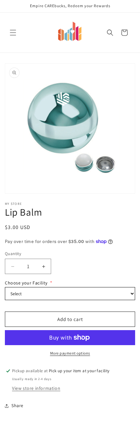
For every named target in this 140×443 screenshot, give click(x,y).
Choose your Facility (28, 283)
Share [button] (17, 405)
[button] (13, 32)
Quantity (13, 253)
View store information (36, 388)
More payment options (70, 353)
